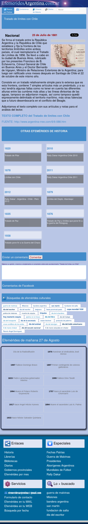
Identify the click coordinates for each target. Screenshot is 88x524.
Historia (9, 452)
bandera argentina (58, 501)
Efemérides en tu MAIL (18, 501)
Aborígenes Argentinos (60, 465)
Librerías (9, 456)
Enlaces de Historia (37, 10)
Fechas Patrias (56, 452)
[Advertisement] (44, 24)
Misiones (52, 497)
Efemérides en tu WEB (18, 506)
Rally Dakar (54, 474)
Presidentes (54, 461)
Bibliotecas (10, 461)
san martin (53, 506)
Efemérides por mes (16, 474)
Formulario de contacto (18, 497)
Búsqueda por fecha (16, 510)
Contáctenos (24, 9)
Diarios (50, 9)
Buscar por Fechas (8, 10)
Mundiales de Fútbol (59, 470)
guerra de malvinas (58, 492)
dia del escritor (55, 515)
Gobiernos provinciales (18, 470)
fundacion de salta (58, 510)
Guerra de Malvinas (58, 456)
